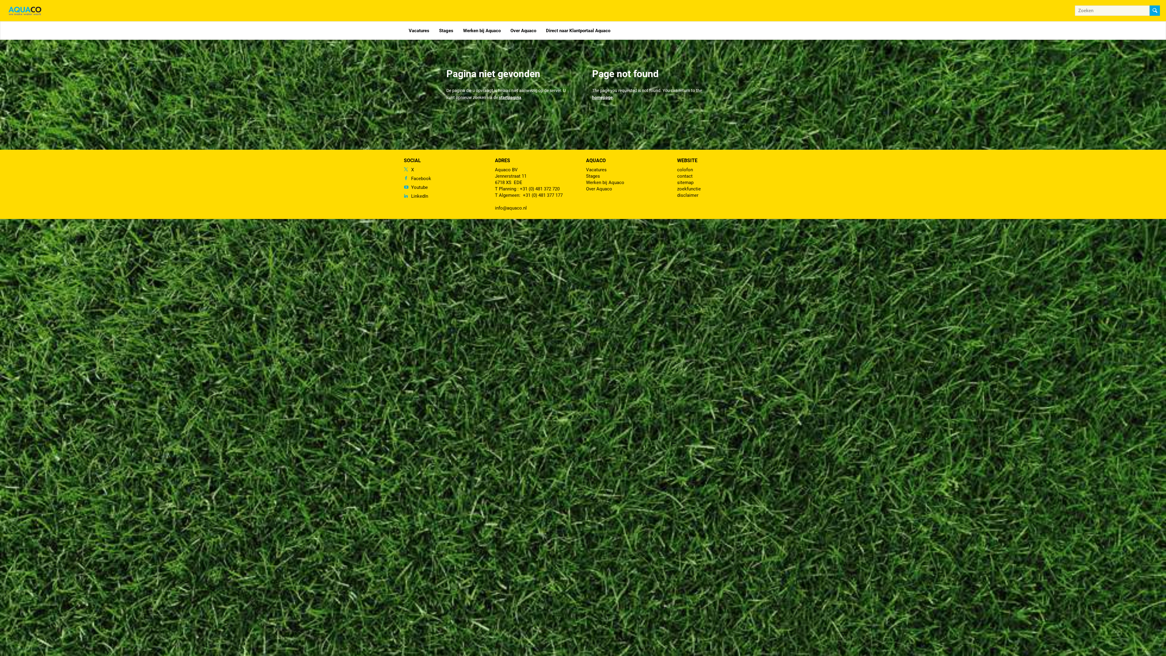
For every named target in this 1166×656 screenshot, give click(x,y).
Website (687, 160)
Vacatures (419, 30)
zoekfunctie (689, 189)
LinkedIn (419, 196)
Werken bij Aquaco (482, 30)
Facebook (421, 178)
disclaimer (687, 195)
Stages (446, 30)
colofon (685, 170)
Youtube (419, 187)
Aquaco (596, 160)
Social (412, 160)
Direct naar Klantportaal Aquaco (578, 30)
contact (685, 176)
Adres (502, 160)
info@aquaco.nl (511, 208)
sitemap (685, 182)
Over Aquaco (523, 30)
